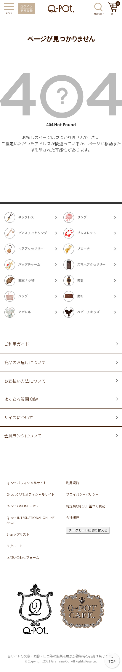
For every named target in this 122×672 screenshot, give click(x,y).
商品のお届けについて (25, 362)
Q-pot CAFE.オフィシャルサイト (30, 494)
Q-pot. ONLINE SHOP (22, 505)
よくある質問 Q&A (21, 399)
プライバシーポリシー (82, 494)
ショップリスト (18, 534)
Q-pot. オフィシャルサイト (26, 482)
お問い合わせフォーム (23, 557)
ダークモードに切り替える (87, 530)
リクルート (15, 545)
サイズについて (18, 417)
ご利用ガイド (16, 344)
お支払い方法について (25, 381)
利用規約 (72, 482)
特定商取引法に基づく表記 (85, 505)
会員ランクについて (22, 436)
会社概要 (72, 517)
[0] (113, 13)
